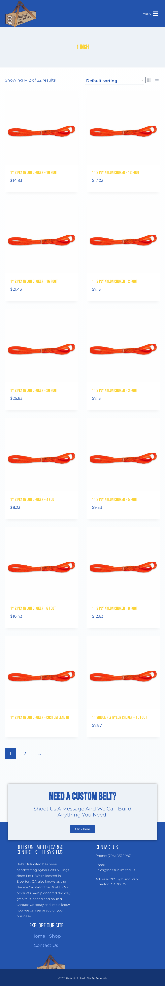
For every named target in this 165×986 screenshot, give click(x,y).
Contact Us (46, 945)
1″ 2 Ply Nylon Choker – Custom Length (39, 717)
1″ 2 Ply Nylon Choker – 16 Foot (34, 281)
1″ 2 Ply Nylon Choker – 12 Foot (115, 172)
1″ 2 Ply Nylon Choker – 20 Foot (34, 390)
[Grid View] (148, 80)
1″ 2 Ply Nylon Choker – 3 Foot (115, 390)
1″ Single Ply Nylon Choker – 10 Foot (119, 717)
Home (38, 936)
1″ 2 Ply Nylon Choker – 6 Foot (33, 608)
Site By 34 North (97, 978)
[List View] (157, 80)
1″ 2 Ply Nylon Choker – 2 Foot (115, 281)
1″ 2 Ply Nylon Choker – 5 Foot (115, 499)
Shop (55, 936)
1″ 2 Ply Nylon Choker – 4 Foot (33, 499)
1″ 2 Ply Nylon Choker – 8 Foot (115, 608)
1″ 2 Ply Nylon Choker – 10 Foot (34, 172)
